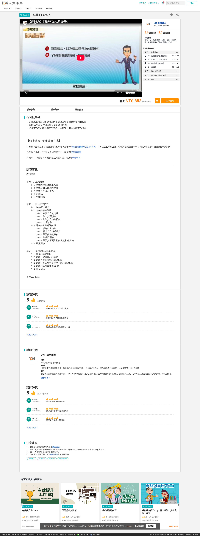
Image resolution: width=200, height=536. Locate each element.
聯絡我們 (54, 454)
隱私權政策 (15, 534)
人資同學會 (96, 534)
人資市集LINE (84, 534)
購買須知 (56, 447)
